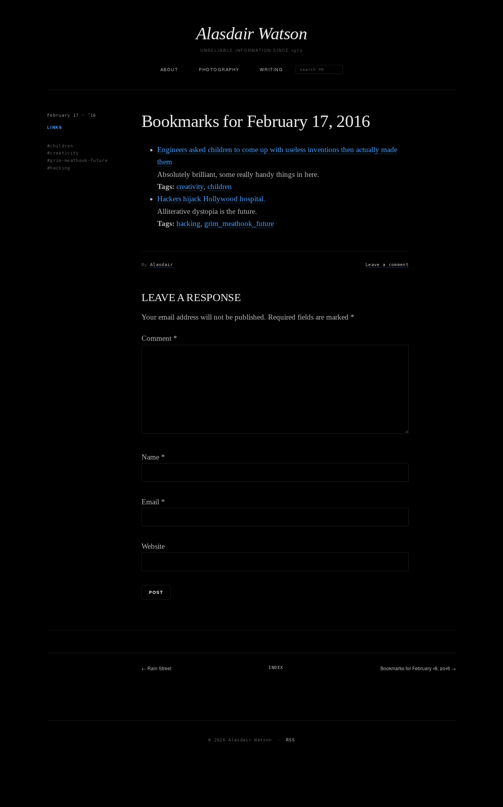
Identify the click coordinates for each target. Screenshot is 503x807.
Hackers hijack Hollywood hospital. (211, 199)
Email (153, 502)
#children (60, 145)
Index (275, 667)
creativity (190, 186)
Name (153, 457)
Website (153, 546)
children (219, 186)
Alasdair (161, 264)
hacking (188, 223)
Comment (159, 338)
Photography (219, 69)
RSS (290, 740)
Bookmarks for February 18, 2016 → (418, 668)
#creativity (63, 153)
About (169, 69)
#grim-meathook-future (77, 160)
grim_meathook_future (239, 223)
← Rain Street (156, 668)
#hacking (58, 167)
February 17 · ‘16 (71, 115)
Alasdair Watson (251, 33)
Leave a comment (387, 264)
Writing (271, 69)
